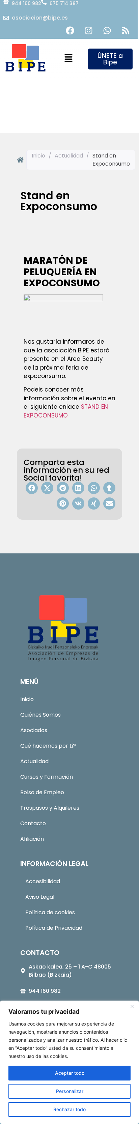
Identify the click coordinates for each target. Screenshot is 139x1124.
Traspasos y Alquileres (49, 808)
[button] (68, 59)
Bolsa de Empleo (42, 792)
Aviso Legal (39, 897)
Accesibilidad (42, 881)
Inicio (38, 156)
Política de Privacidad (53, 928)
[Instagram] (88, 30)
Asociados (33, 730)
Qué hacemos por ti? (48, 746)
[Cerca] (132, 1006)
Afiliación (32, 839)
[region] (69, 1062)
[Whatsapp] (107, 30)
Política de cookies (50, 912)
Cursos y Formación (46, 777)
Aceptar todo (69, 1073)
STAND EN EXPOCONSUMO (66, 411)
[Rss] (125, 30)
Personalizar (69, 1091)
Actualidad (69, 156)
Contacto (33, 823)
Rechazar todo (69, 1109)
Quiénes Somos (40, 715)
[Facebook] (70, 30)
